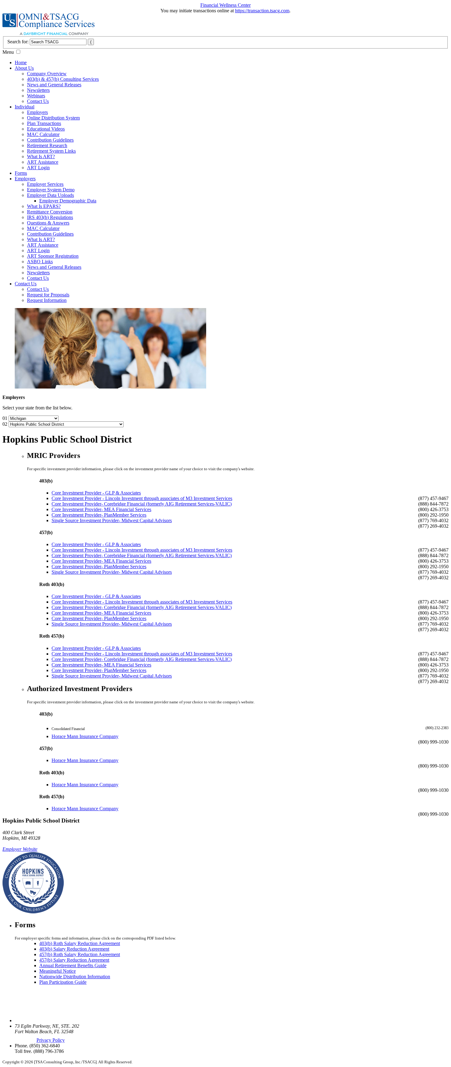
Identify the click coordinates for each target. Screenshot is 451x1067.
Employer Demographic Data (67, 200)
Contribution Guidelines (50, 140)
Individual (24, 106)
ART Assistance (42, 162)
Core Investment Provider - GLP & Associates (96, 492)
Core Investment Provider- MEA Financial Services (101, 509)
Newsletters (38, 90)
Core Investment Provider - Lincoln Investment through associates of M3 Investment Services (142, 498)
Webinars (36, 95)
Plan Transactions (44, 123)
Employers (37, 112)
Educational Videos (46, 128)
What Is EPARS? (44, 206)
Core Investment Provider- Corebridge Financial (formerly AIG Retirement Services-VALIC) (142, 503)
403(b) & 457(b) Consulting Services (63, 79)
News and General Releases (54, 84)
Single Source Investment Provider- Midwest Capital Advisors (112, 520)
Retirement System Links (51, 151)
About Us (24, 68)
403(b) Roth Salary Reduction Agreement (79, 943)
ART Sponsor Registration (53, 256)
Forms (21, 173)
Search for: (18, 41)
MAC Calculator (43, 134)
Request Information (47, 300)
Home (21, 62)
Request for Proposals (48, 294)
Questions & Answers (48, 222)
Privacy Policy (51, 1040)
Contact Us (38, 101)
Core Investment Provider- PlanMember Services (99, 515)
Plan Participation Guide (63, 982)
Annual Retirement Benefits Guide (72, 965)
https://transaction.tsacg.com (262, 10)
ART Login (38, 167)
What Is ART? (41, 156)
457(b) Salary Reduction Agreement (74, 960)
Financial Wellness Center (225, 5)
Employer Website (19, 849)
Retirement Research (47, 145)
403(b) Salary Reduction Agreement (74, 949)
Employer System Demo (51, 189)
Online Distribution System (53, 117)
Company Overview (47, 73)
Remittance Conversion (49, 211)
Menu (8, 52)
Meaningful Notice (57, 971)
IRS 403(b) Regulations (50, 217)
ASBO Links (40, 261)
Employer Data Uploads (50, 195)
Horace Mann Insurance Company (85, 736)
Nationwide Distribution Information (74, 976)
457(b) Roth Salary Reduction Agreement (79, 954)
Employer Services (45, 184)
